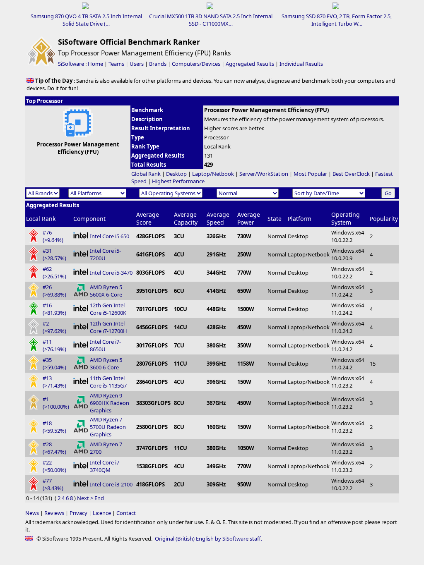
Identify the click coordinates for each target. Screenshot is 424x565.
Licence (102, 513)
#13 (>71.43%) (54, 381)
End (99, 498)
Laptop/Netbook (213, 173)
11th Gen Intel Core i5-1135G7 (108, 381)
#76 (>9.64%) (53, 236)
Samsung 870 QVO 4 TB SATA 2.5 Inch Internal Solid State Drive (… (86, 19)
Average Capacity (186, 218)
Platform (299, 219)
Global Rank (146, 173)
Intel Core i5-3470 (111, 272)
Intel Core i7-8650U (105, 345)
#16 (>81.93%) (54, 309)
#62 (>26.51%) (54, 272)
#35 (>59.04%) (54, 363)
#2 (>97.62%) (54, 327)
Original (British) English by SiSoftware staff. (208, 538)
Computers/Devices (196, 63)
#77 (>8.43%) (53, 484)
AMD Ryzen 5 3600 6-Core (106, 363)
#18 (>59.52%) (54, 426)
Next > (85, 498)
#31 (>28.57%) (54, 254)
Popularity (384, 219)
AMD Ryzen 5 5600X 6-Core (106, 290)
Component (89, 219)
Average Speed (218, 218)
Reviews (54, 513)
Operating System (345, 218)
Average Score (147, 218)
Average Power (248, 218)
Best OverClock (351, 173)
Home (95, 63)
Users (137, 63)
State (274, 219)
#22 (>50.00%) (54, 466)
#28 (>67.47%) (54, 448)
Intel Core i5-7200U (105, 254)
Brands (157, 63)
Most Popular (310, 173)
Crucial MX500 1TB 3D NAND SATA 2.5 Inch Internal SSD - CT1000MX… (210, 19)
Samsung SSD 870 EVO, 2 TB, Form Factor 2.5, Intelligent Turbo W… (337, 19)
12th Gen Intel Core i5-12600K (108, 309)
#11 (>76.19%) (54, 345)
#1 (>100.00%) (56, 402)
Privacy (78, 513)
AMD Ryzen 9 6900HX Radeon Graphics (109, 403)
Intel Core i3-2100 (111, 484)
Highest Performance (178, 181)
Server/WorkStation (263, 173)
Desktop (176, 173)
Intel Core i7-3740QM (105, 466)
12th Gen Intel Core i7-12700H (108, 327)
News (32, 513)
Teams (116, 63)
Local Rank (40, 219)
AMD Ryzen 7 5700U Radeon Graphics (108, 427)
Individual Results (301, 63)
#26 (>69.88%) (54, 290)
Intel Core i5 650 (109, 236)
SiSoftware (71, 63)
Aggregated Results (250, 63)
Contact (126, 513)
